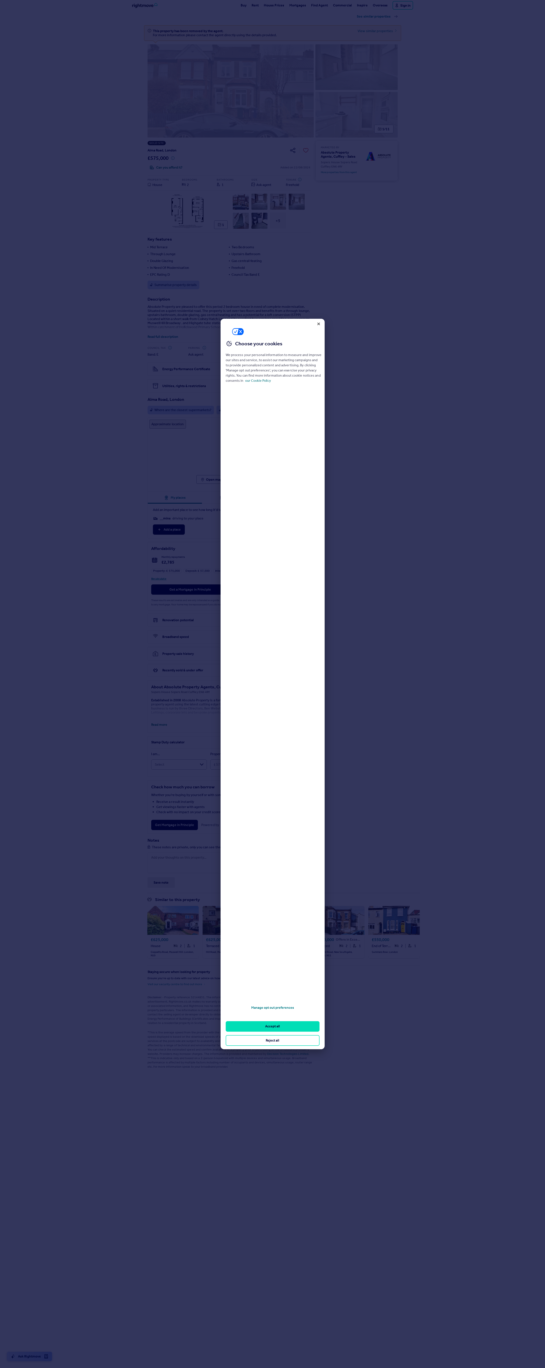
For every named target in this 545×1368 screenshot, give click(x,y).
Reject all (272, 1040)
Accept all (272, 1026)
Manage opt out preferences (272, 1008)
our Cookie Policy (258, 381)
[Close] (318, 324)
